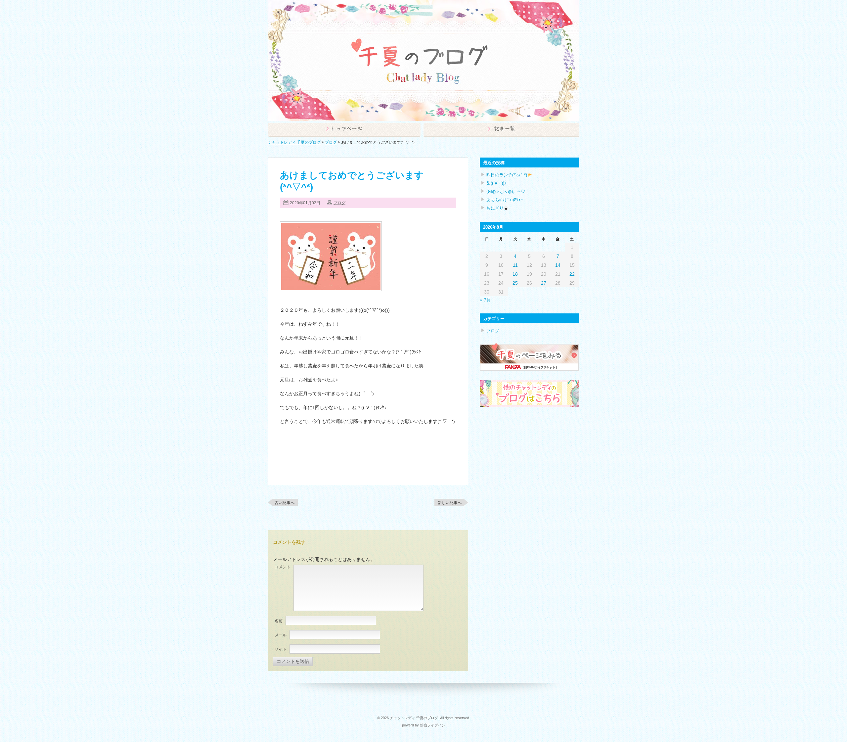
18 (515, 274)
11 (515, 265)
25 (515, 283)
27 (543, 283)
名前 (279, 621)
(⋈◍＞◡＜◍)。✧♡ (505, 191)
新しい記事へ (450, 502)
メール (281, 635)
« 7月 (485, 299)
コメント (282, 567)
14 (557, 265)
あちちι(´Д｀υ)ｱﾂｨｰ (504, 199)
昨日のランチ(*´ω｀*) (506, 174)
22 (572, 274)
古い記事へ (284, 502)
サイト (281, 649)
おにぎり (495, 208)
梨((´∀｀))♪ (496, 183)
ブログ (339, 203)
